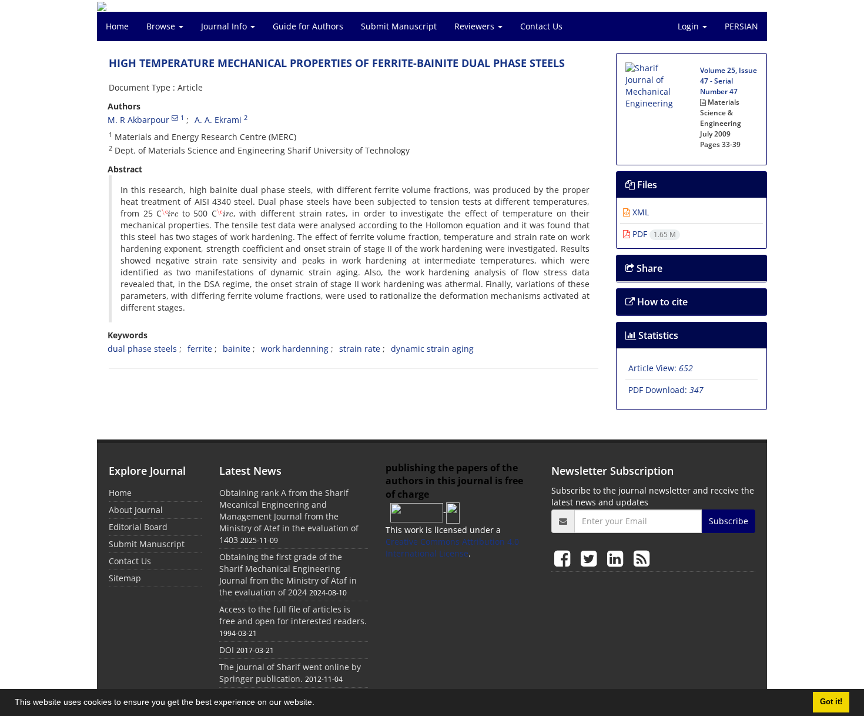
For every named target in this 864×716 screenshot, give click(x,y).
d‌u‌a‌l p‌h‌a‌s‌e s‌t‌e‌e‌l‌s (142, 348)
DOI (226, 649)
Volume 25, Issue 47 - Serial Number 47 (728, 80)
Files (646, 184)
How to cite (661, 301)
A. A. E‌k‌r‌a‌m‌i (218, 119)
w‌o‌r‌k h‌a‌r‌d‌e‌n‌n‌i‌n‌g (295, 348)
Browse (162, 26)
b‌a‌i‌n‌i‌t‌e (236, 348)
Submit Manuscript (399, 26)
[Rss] (641, 558)
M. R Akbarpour (138, 119)
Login (689, 26)
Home (117, 26)
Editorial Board (138, 526)
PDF (653, 233)
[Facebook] (564, 558)
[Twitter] (591, 558)
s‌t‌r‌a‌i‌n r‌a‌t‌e (359, 348)
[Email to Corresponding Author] (175, 118)
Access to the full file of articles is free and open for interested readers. (293, 615)
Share (648, 268)
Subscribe (728, 521)
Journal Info (225, 26)
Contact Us (541, 26)
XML (639, 212)
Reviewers (475, 26)
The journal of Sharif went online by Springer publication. (290, 672)
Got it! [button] (831, 702)
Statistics (657, 335)
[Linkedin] (617, 558)
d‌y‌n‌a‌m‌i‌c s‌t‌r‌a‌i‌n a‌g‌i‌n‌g (432, 348)
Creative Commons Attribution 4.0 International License (452, 547)
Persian (741, 26)
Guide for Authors (308, 26)
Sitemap (125, 578)
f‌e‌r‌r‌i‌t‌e (199, 348)
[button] (318, 703)
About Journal (136, 509)
